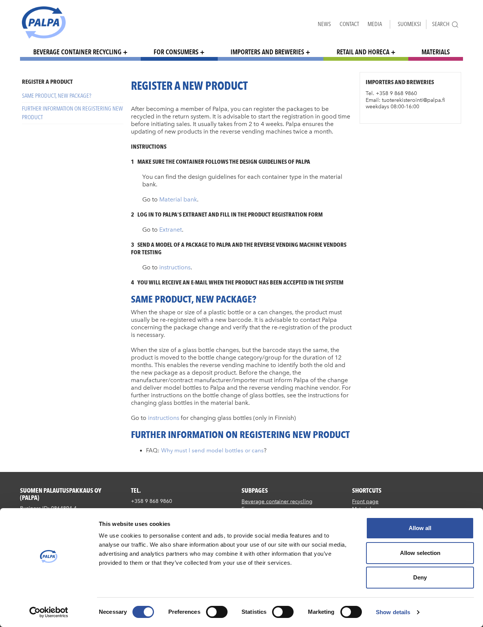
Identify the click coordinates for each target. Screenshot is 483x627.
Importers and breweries (267, 52)
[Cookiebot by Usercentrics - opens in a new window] (49, 612)
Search (440, 24)
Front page (365, 501)
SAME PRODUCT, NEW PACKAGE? (56, 95)
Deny (420, 577)
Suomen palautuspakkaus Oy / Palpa (44, 22)
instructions (175, 267)
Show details (393, 612)
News (324, 24)
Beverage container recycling (77, 52)
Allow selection (420, 553)
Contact (349, 24)
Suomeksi (409, 24)
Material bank (178, 199)
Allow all (420, 528)
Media (375, 24)
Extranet (170, 229)
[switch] (217, 612)
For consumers (176, 52)
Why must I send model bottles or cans (212, 450)
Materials (435, 52)
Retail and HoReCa (363, 52)
